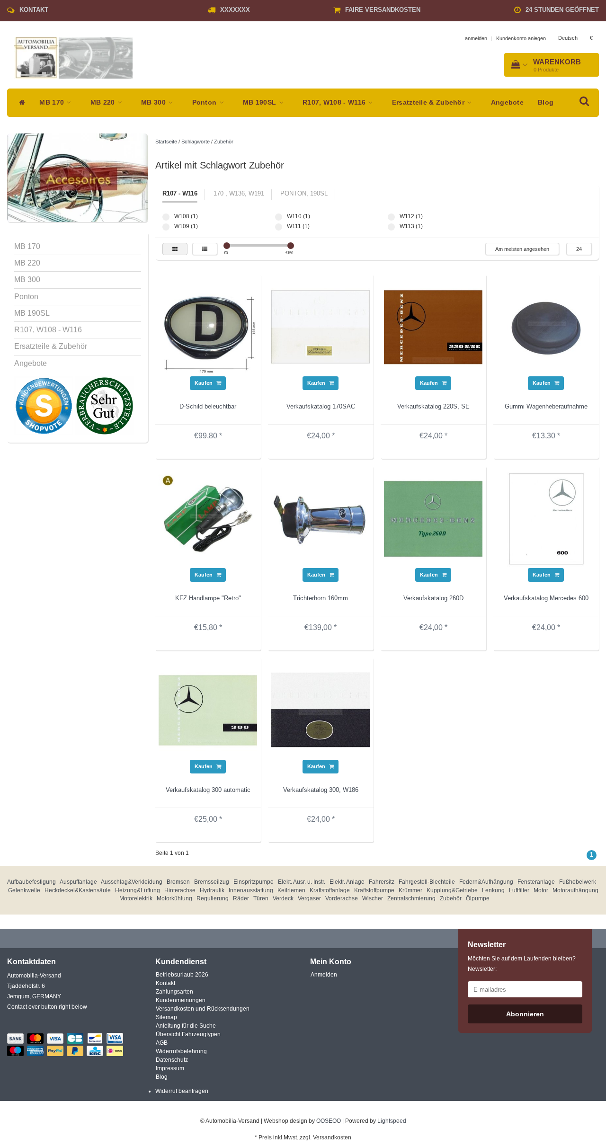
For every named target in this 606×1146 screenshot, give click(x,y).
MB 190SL (260, 102)
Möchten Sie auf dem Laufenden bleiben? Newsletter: (522, 963)
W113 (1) (391, 227)
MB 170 (52, 102)
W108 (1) (165, 217)
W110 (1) (278, 217)
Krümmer (410, 890)
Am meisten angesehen (522, 249)
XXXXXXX (235, 9)
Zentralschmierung (411, 898)
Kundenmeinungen (180, 1000)
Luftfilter (519, 890)
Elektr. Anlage (347, 882)
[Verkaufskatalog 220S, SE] (433, 326)
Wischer (372, 898)
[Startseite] (19, 103)
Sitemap (166, 1017)
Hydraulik (212, 890)
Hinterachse (180, 890)
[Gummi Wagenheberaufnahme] (546, 326)
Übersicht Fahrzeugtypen (188, 1034)
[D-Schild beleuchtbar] (208, 326)
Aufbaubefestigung (31, 882)
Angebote (507, 102)
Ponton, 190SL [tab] (304, 193)
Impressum (170, 1068)
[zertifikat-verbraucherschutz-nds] (104, 405)
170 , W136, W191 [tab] (239, 193)
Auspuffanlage (78, 882)
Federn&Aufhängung (486, 882)
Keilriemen (291, 890)
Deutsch (568, 38)
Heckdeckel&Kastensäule (78, 890)
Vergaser (309, 898)
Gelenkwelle (24, 890)
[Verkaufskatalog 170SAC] (320, 326)
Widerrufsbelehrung (181, 1051)
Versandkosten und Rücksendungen (203, 1008)
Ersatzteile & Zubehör (429, 102)
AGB (162, 1042)
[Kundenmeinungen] (44, 405)
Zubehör (223, 141)
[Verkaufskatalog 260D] (433, 518)
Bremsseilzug (211, 882)
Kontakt (33, 9)
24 (579, 249)
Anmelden (324, 974)
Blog (545, 102)
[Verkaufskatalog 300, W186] (320, 710)
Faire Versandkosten (382, 9)
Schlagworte (195, 141)
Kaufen (204, 383)
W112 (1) (391, 217)
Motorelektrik (135, 898)
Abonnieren (525, 1014)
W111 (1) (278, 227)
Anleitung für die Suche (186, 1025)
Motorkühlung (174, 898)
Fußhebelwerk (577, 882)
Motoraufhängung (575, 890)
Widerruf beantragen (181, 1091)
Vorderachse (341, 898)
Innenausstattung (251, 890)
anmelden (476, 38)
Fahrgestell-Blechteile (427, 882)
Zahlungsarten (174, 991)
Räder (241, 898)
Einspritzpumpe (253, 882)
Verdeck (283, 898)
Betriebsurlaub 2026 (182, 974)
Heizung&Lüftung (137, 890)
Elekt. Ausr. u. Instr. (301, 882)
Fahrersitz (381, 882)
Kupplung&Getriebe (452, 890)
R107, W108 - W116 (335, 102)
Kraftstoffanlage (330, 890)
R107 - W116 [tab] (179, 193)
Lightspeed (391, 1121)
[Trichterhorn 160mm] (320, 518)
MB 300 (154, 102)
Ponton (205, 102)
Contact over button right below (47, 1007)
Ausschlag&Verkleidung (131, 882)
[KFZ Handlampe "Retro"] (208, 518)
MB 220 (103, 102)
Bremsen (178, 882)
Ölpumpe (478, 898)
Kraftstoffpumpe (374, 890)
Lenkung (493, 890)
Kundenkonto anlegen (521, 38)
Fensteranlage (536, 882)
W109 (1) (165, 227)
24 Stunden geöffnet (562, 9)
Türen (260, 898)
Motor (541, 890)
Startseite (166, 141)
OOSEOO (328, 1121)
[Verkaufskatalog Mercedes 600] (546, 518)
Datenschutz (172, 1060)
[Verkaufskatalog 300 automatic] (208, 710)
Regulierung (212, 898)
